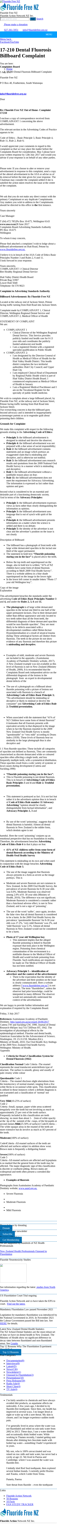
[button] (49, 34)
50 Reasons (12, 1498)
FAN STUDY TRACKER (19, 1504)
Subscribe (7, 1234)
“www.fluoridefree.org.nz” (35, 985)
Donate (6, 1228)
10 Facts (10, 1501)
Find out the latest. (16, 1303)
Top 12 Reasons (11, 1352)
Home (9, 69)
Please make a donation (15, 24)
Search (39, 18)
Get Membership (11, 1240)
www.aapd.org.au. (28, 1188)
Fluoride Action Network (19, 1495)
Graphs (14, 1343)
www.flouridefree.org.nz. (12, 249)
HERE (3, 1323)
